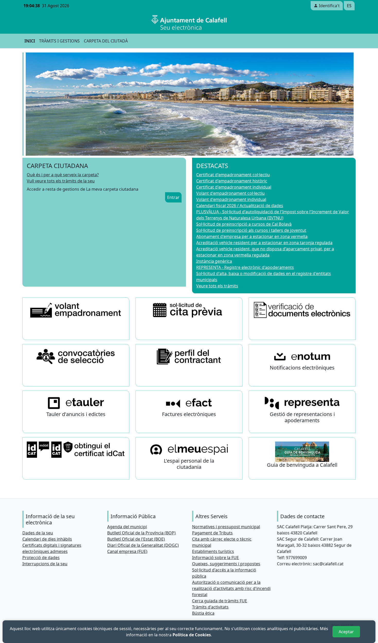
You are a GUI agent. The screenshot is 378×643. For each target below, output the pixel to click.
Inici (29, 41)
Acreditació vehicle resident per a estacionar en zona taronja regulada (264, 242)
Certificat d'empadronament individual (233, 187)
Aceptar (346, 632)
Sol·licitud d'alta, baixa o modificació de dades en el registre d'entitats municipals (263, 277)
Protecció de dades (41, 557)
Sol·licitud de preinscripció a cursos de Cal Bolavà (244, 224)
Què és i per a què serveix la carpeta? (63, 175)
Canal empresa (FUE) (127, 551)
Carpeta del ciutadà (106, 41)
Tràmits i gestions (59, 41)
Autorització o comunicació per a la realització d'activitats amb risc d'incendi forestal (231, 588)
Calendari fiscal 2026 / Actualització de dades (239, 205)
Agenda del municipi (127, 527)
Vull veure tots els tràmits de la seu (61, 181)
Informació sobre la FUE (215, 557)
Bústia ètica (203, 613)
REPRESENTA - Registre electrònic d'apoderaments (245, 267)
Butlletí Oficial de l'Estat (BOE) (136, 539)
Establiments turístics (213, 551)
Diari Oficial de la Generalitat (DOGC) (143, 545)
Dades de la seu (37, 533)
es (349, 5)
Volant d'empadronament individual (231, 199)
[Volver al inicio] (189, 22)
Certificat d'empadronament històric (231, 181)
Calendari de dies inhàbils (47, 539)
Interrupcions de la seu (44, 564)
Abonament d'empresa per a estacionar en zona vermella (252, 236)
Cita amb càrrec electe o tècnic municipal (221, 542)
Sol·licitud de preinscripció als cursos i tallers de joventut (251, 230)
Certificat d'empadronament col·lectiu (233, 175)
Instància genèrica (214, 261)
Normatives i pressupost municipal (226, 527)
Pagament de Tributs (212, 533)
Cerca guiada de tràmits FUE (219, 601)
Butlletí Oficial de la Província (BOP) (141, 533)
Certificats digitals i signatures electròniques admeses (51, 548)
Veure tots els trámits (217, 286)
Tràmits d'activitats (210, 607)
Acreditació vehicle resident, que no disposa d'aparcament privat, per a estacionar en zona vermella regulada (265, 252)
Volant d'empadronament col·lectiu (230, 193)
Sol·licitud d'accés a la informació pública (224, 573)
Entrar (173, 197)
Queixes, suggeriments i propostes (226, 564)
